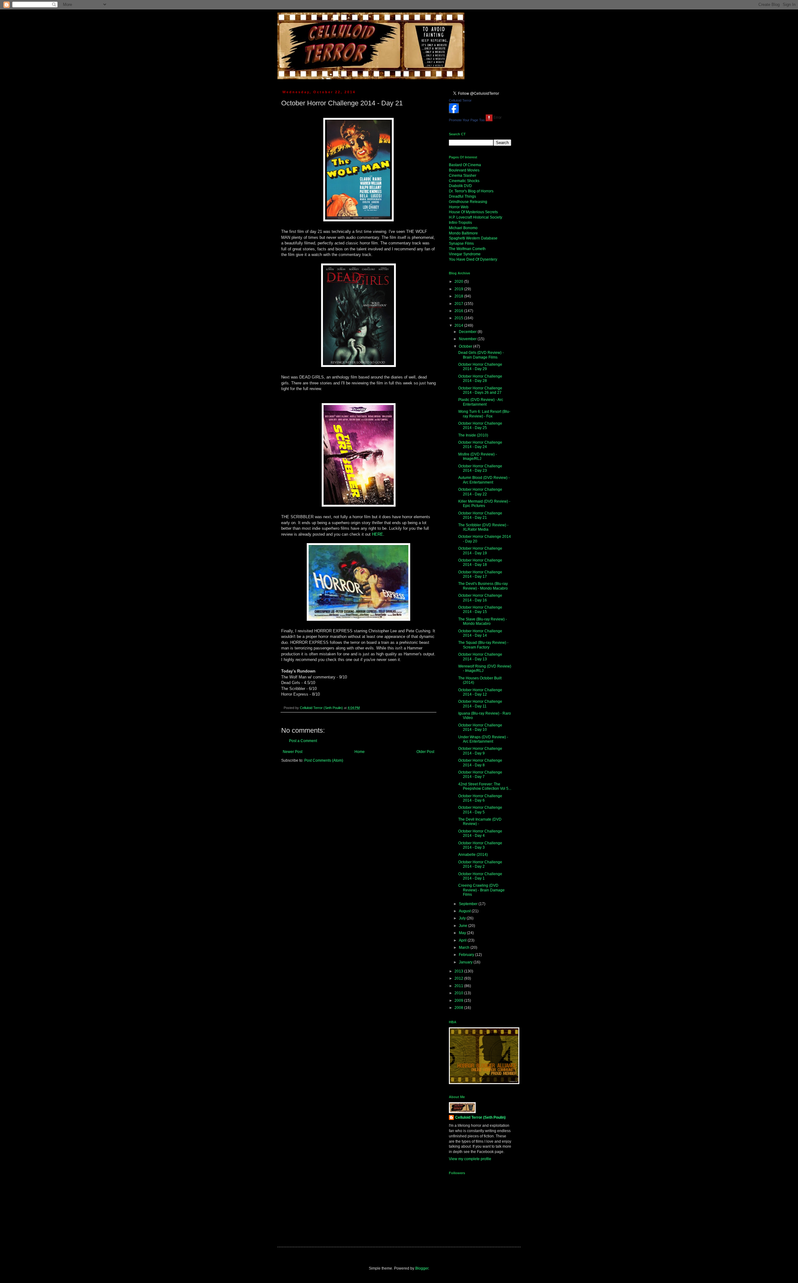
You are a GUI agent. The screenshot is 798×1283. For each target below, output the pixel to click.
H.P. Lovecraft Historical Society (475, 217)
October (466, 346)
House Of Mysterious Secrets (473, 212)
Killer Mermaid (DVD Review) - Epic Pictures (484, 503)
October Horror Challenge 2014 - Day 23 (480, 468)
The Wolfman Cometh (467, 249)
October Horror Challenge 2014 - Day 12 (480, 692)
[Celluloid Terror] (454, 112)
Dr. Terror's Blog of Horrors (471, 191)
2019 (459, 289)
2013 (459, 971)
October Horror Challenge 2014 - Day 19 (480, 550)
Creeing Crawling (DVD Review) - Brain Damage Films (481, 890)
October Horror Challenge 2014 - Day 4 (480, 833)
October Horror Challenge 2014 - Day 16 (480, 597)
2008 (459, 1008)
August (465, 911)
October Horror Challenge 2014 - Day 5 (480, 809)
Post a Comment (303, 741)
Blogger (421, 1268)
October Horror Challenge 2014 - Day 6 (480, 798)
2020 (459, 281)
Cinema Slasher (462, 175)
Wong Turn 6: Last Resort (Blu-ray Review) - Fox (484, 413)
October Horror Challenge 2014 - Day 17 (480, 574)
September (468, 904)
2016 (459, 311)
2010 (459, 993)
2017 (459, 303)
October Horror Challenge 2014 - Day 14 (480, 633)
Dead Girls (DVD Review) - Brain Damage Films (481, 354)
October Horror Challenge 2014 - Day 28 (480, 378)
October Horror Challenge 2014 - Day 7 (480, 774)
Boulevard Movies (464, 170)
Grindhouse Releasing (468, 202)
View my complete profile (470, 1159)
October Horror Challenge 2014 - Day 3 (480, 845)
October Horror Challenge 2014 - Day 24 (480, 444)
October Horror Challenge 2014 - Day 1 (480, 876)
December (468, 332)
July (463, 918)
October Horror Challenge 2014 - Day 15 (480, 609)
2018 (459, 296)
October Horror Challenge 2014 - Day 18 (480, 562)
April (463, 940)
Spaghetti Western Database (473, 238)
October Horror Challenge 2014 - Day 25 (480, 425)
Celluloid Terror (460, 100)
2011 (459, 986)
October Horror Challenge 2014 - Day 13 (480, 656)
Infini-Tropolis (460, 222)
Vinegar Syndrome (465, 254)
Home (359, 752)
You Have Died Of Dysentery (473, 259)
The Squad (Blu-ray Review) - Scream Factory (483, 644)
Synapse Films (461, 243)
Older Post (425, 752)
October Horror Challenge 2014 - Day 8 (480, 762)
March (464, 947)
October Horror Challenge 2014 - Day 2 (480, 864)
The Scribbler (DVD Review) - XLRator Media (483, 527)
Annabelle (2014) (473, 854)
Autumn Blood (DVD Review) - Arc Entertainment (484, 479)
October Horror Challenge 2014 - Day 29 (480, 366)
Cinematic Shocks (464, 181)
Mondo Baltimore (463, 233)
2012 (459, 978)
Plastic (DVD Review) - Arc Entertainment (480, 402)
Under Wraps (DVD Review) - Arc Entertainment (483, 739)
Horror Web (459, 207)
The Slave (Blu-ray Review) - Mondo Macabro (482, 621)
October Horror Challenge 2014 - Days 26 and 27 (480, 390)
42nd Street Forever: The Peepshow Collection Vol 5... (484, 786)
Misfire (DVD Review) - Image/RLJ (477, 456)
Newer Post (292, 752)
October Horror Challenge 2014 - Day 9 (480, 750)
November (468, 339)
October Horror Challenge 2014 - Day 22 (480, 491)
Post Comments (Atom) (323, 760)
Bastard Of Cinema (465, 165)
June (463, 926)
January (466, 962)
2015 (459, 318)
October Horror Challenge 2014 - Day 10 (480, 727)
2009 (459, 1000)
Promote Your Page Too (467, 120)
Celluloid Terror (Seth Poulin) (480, 1117)
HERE (377, 534)
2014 (459, 325)
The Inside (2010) (473, 435)
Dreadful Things (462, 196)
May (463, 933)
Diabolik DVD (460, 186)
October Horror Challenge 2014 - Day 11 (480, 703)
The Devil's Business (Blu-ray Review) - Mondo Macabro (483, 585)
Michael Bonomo (463, 228)
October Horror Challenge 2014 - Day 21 (480, 515)
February (467, 955)
